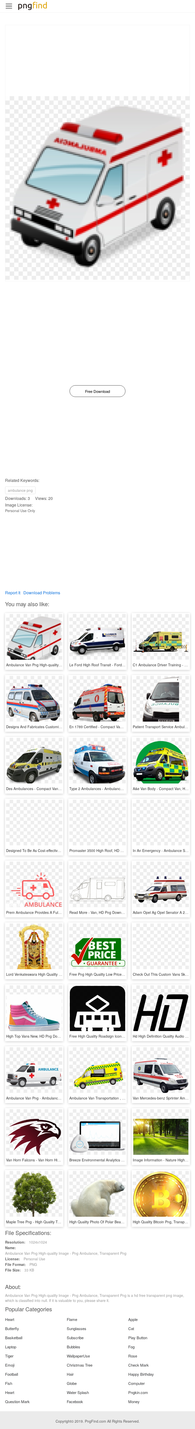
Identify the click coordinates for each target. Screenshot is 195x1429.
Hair (70, 1374)
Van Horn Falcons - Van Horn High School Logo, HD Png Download (60, 1159)
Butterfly (12, 1328)
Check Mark (138, 1365)
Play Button (137, 1337)
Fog (131, 1346)
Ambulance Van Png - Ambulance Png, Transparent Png (51, 1098)
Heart (9, 1319)
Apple (133, 1319)
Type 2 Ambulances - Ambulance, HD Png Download (111, 788)
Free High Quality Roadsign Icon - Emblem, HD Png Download (119, 1036)
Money (134, 1401)
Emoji (9, 1365)
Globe (72, 1383)
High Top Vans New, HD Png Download (37, 1036)
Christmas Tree (79, 1365)
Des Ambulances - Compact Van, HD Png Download (48, 788)
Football (11, 1374)
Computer (136, 1383)
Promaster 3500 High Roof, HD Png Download (106, 850)
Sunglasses (76, 1328)
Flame (72, 1319)
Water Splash (78, 1392)
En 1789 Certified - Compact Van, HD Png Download (111, 726)
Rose (132, 1355)
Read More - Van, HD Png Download (98, 912)
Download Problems (41, 593)
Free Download (97, 391)
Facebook (75, 1401)
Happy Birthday (141, 1374)
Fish (8, 1383)
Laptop (10, 1346)
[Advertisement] (97, 60)
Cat (131, 1328)
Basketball (13, 1337)
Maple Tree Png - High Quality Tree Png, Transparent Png (52, 1221)
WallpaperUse (78, 1355)
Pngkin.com (138, 1392)
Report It (12, 593)
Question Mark (17, 1401)
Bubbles (73, 1346)
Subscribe (75, 1337)
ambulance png (20, 490)
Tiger (9, 1355)
